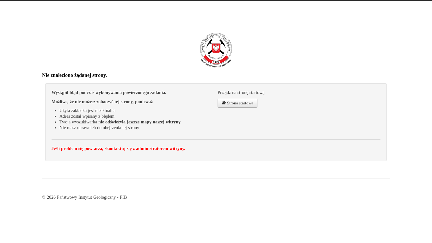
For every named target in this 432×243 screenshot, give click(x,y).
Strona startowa (239, 103)
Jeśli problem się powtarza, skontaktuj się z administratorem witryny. (118, 148)
